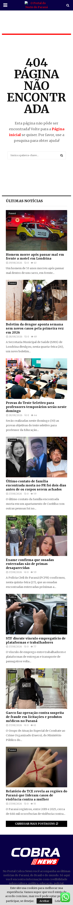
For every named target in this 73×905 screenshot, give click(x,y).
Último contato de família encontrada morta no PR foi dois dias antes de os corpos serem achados (36, 485)
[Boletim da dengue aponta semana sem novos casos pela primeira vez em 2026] (36, 300)
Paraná (12, 213)
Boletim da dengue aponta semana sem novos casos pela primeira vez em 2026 (35, 328)
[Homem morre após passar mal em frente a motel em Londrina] (36, 230)
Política (12, 597)
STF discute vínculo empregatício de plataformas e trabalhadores (36, 640)
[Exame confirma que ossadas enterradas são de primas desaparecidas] (36, 535)
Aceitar (44, 901)
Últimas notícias (24, 201)
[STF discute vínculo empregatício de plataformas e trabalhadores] (36, 614)
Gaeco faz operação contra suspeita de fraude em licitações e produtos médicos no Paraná (35, 717)
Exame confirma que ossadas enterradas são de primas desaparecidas (30, 564)
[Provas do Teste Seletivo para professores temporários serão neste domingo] (36, 378)
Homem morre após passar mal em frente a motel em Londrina (35, 257)
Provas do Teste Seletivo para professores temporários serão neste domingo (36, 407)
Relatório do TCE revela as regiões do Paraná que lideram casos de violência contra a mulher (36, 795)
